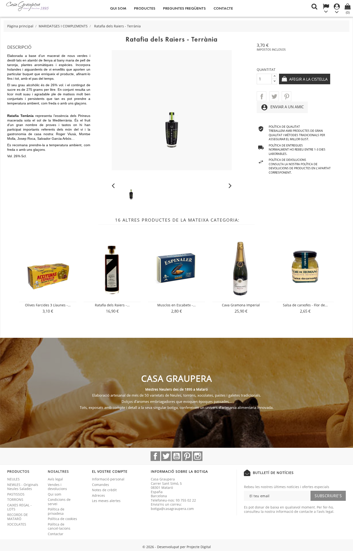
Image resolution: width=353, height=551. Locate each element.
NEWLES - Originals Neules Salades (22, 486)
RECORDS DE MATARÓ (17, 516)
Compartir (261, 96)
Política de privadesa (56, 511)
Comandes (100, 484)
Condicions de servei (59, 501)
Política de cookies (62, 518)
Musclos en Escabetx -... (176, 305)
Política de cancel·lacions (59, 526)
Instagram (197, 456)
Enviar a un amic (282, 107)
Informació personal (108, 479)
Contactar (55, 534)
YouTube (176, 456)
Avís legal (55, 479)
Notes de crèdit (104, 490)
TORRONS (15, 499)
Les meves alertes (106, 500)
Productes (144, 8)
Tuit (274, 96)
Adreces (98, 495)
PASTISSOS (15, 494)
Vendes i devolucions (57, 486)
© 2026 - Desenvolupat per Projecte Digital (176, 547)
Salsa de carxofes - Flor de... (305, 305)
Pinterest (286, 96)
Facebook (155, 456)
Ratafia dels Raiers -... (112, 305)
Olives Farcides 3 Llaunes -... (48, 305)
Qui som (118, 8)
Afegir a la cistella (308, 79)
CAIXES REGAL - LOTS (19, 507)
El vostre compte (110, 471)
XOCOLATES (16, 524)
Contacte (223, 8)
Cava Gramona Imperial (241, 305)
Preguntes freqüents (184, 8)
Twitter (166, 456)
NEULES (13, 479)
